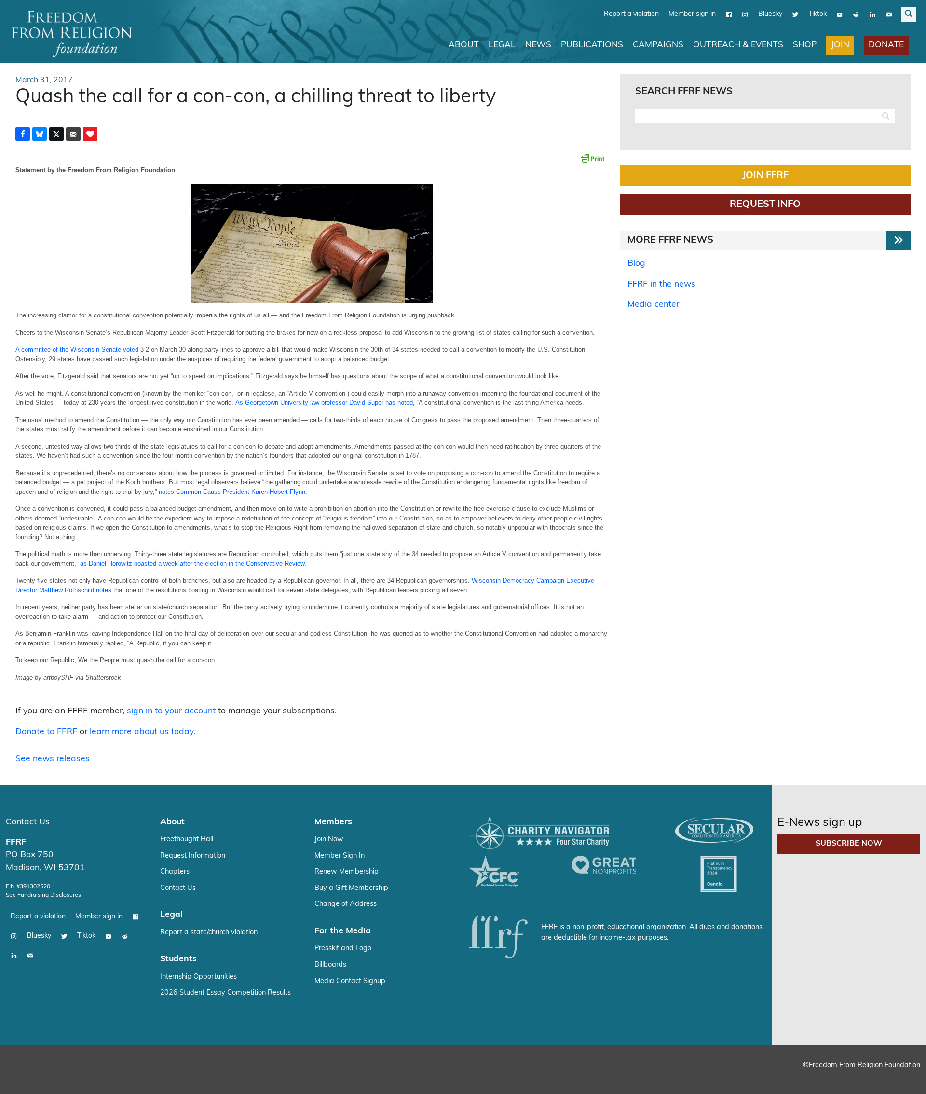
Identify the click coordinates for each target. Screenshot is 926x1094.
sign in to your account (171, 711)
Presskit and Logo (342, 948)
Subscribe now (849, 844)
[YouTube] (839, 14)
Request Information (192, 856)
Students (178, 959)
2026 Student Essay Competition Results (225, 993)
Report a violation (631, 14)
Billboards (330, 965)
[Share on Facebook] (22, 134)
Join (840, 45)
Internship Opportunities (198, 977)
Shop (805, 45)
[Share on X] (56, 134)
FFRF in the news (661, 284)
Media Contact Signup (349, 981)
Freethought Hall (186, 839)
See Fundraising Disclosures (43, 895)
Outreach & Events (738, 45)
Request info (765, 204)
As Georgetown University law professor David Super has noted (324, 402)
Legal (502, 45)
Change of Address (345, 904)
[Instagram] (745, 14)
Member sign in (692, 14)
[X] (795, 14)
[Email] (889, 14)
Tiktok (817, 14)
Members (333, 822)
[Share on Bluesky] (39, 134)
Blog (636, 264)
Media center (653, 305)
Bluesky (770, 14)
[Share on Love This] (90, 134)
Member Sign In (339, 856)
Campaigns (658, 45)
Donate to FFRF (46, 732)
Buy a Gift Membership (351, 888)
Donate (886, 45)
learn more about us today (141, 732)
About (464, 45)
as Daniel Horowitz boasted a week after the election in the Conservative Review (192, 563)
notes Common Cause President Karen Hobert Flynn (232, 491)
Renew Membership (346, 871)
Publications (592, 45)
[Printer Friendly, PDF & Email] (592, 158)
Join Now (328, 839)
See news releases (52, 759)
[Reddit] (856, 14)
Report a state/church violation (209, 932)
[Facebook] (729, 14)
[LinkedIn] (872, 14)
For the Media (342, 931)
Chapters (175, 871)
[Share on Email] (73, 134)
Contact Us (28, 822)
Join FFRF (765, 175)
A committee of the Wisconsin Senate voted (76, 349)
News (538, 45)
